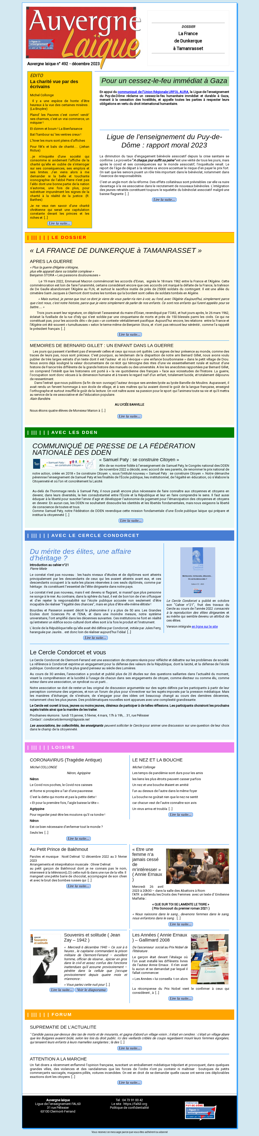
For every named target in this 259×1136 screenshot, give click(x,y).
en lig (196, 626)
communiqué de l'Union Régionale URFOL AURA (153, 92)
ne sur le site (209, 626)
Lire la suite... (59, 223)
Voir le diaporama (91, 990)
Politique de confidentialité (129, 1107)
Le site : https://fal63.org (129, 1104)
